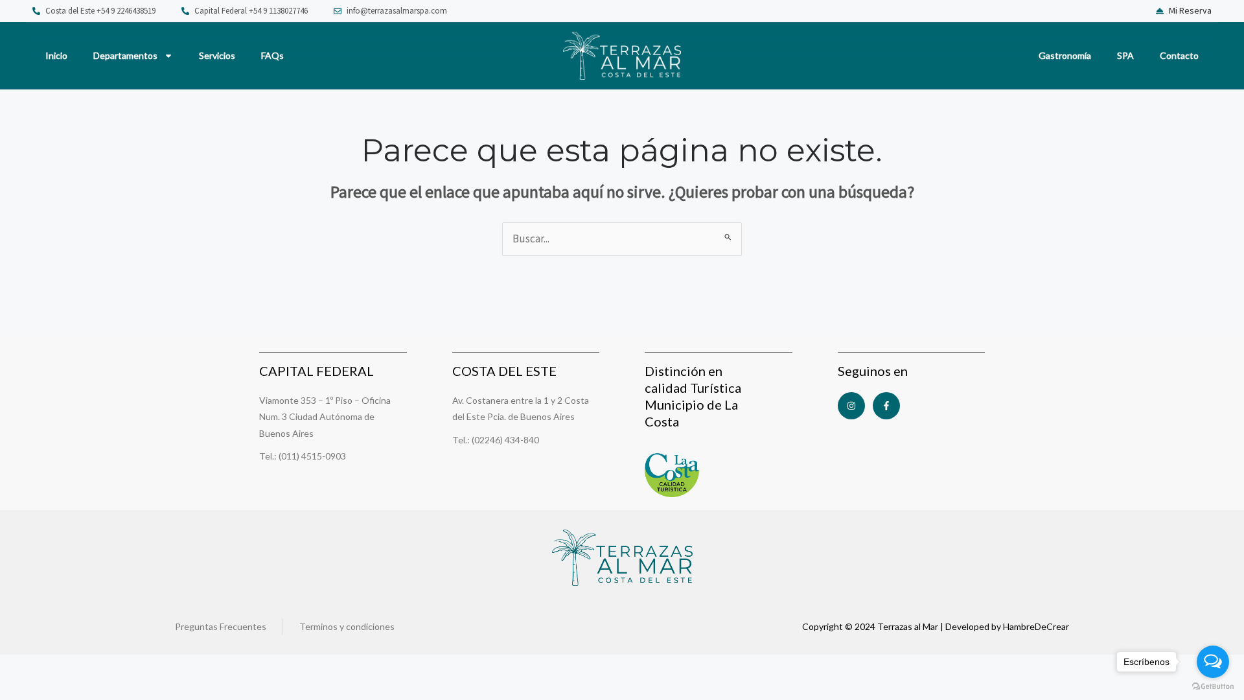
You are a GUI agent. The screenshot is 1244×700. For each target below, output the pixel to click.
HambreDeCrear (1036, 626)
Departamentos (125, 55)
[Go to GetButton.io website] (1213, 686)
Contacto (1179, 55)
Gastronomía (1065, 55)
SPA (1125, 55)
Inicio (56, 55)
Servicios (217, 55)
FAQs (272, 55)
